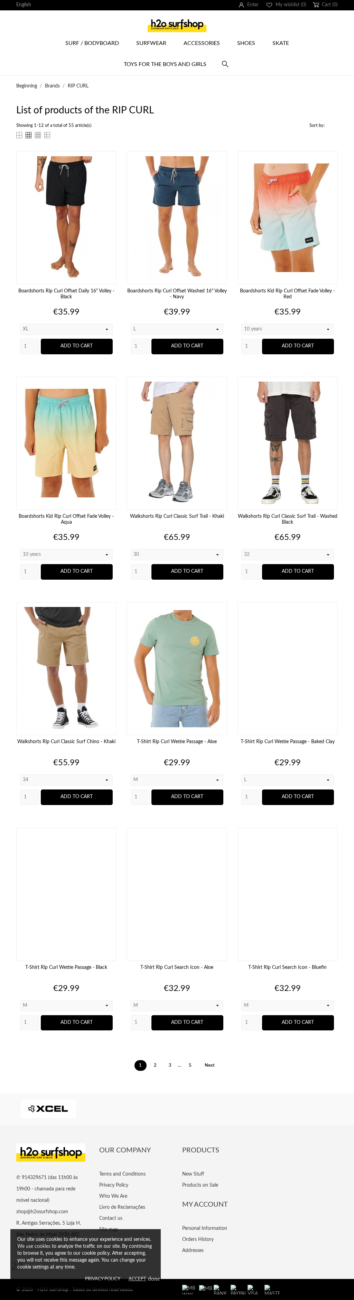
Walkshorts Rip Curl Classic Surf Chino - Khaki (66, 741)
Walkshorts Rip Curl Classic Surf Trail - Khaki (177, 516)
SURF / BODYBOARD (92, 43)
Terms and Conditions (122, 1174)
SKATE (280, 43)
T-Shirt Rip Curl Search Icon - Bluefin (287, 967)
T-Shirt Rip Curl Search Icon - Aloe (176, 967)
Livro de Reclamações (122, 1207)
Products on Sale (200, 1185)
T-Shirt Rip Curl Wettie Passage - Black (66, 967)
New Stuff (193, 1174)
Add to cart (76, 346)
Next (213, 1065)
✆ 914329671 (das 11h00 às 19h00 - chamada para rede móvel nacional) (47, 1189)
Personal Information (204, 1228)
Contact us (110, 1218)
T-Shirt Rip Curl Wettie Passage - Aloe (177, 741)
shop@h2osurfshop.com (42, 1211)
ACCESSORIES (202, 43)
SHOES (246, 43)
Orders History (198, 1239)
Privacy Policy (102, 1279)
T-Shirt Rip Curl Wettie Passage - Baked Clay (288, 741)
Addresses (193, 1250)
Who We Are (113, 1196)
